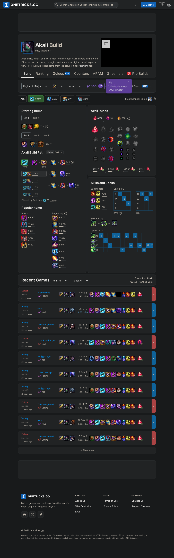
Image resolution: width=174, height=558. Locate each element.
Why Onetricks (83, 506)
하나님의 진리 (44, 356)
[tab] (27, 74)
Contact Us (137, 500)
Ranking (84, 65)
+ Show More (87, 450)
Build (27, 74)
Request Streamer (141, 506)
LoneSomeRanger (46, 340)
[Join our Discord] (24, 514)
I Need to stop (44, 372)
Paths (50, 152)
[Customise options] (169, 4)
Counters (81, 74)
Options (58, 152)
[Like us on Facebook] (41, 514)
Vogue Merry (44, 292)
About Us (80, 500)
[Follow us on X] (32, 514)
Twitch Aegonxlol (46, 324)
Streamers (115, 74)
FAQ (77, 511)
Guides (61, 74)
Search (140, 86)
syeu (40, 308)
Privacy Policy (110, 506)
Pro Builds (140, 74)
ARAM (98, 74)
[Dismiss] (129, 81)
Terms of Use (110, 500)
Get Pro (150, 4)
